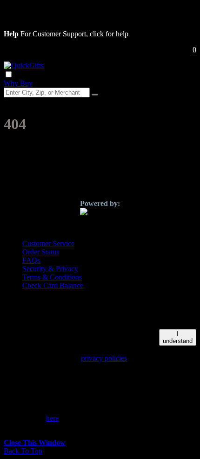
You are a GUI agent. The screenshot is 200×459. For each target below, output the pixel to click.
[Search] (95, 95)
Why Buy (18, 83)
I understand (178, 337)
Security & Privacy (50, 269)
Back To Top (23, 451)
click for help (109, 34)
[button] (11, 34)
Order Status (40, 252)
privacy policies (104, 358)
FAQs (31, 260)
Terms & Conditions (52, 277)
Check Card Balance (52, 285)
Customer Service (48, 243)
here (52, 418)
